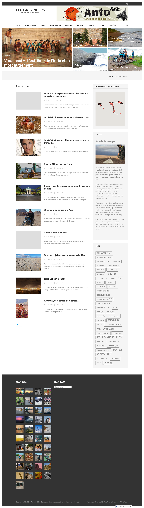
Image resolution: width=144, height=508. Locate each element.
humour (103, 307)
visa (99, 363)
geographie (103, 295)
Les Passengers (30, 10)
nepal (99, 325)
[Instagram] (127, 4)
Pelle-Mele (90, 38)
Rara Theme (108, 502)
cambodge (114, 60)
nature (122, 38)
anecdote (103, 253)
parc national (80, 38)
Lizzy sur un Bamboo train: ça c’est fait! (123, 68)
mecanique (113, 316)
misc (113, 320)
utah (77, 41)
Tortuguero (131, 41)
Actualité (80, 25)
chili (112, 274)
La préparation (55, 25)
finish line (112, 286)
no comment (113, 325)
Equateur (101, 286)
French (121, 506)
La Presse (68, 25)
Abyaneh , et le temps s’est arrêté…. (61, 301)
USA (97, 38)
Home (18, 25)
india (100, 312)
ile (115, 307)
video (112, 44)
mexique (100, 320)
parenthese (103, 333)
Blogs (43, 25)
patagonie (117, 333)
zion (83, 41)
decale (116, 278)
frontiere (103, 291)
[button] (110, 104)
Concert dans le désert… (56, 232)
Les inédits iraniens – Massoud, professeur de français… (66, 141)
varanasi (8, 55)
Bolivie (112, 270)
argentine (103, 261)
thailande (101, 345)
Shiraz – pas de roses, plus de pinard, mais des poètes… (67, 187)
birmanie (100, 269)
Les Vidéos (112, 25)
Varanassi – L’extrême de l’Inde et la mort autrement (37, 62)
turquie (113, 346)
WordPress (124, 502)
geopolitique (104, 299)
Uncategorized (103, 350)
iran (110, 312)
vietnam (102, 358)
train (131, 60)
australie (101, 265)
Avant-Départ (114, 265)
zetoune (60, 100)
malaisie (101, 316)
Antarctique (80, 61)
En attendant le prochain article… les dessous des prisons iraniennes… (66, 94)
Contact (92, 25)
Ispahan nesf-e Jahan (54, 279)
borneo (100, 274)
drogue (100, 282)
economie (110, 282)
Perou (101, 341)
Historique (103, 303)
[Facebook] (124, 4)
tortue (122, 41)
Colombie (102, 278)
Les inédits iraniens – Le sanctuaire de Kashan (66, 117)
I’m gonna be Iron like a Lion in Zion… (88, 46)
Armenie (116, 261)
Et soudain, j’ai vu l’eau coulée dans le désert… (66, 255)
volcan (108, 363)
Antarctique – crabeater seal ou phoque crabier (89, 66)
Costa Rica (114, 38)
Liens (102, 25)
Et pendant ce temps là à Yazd (58, 210)
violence (115, 358)
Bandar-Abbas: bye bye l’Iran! (58, 164)
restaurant (114, 341)
